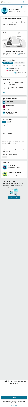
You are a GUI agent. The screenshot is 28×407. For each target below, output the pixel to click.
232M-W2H (24, 11)
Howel (9, 122)
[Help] (23, 2)
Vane (4, 122)
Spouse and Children (8, 62)
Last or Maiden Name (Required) (8, 391)
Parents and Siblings (19, 62)
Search (14, 398)
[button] (14, 83)
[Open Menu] (26, 2)
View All (5, 93)
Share (24, 7)
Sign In (9, 55)
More (4, 27)
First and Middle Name (6, 385)
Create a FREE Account (19, 55)
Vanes (4, 157)
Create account (14, 197)
